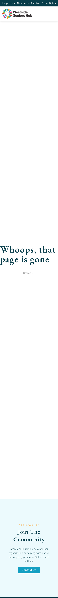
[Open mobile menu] (54, 14)
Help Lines (8, 3)
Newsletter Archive (28, 3)
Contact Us (29, 569)
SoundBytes (49, 3)
